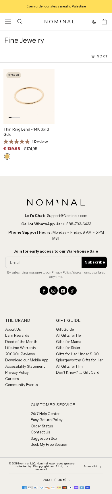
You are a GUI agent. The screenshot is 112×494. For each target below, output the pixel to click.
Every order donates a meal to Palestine (56, 6)
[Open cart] (104, 21)
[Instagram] (53, 290)
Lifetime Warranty (20, 347)
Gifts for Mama (68, 341)
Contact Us (40, 432)
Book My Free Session (49, 444)
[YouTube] (63, 290)
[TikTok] (72, 290)
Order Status (42, 426)
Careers (12, 378)
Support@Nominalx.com (67, 215)
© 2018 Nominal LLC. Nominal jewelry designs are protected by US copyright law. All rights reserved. (41, 466)
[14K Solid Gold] (7, 156)
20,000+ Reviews (20, 354)
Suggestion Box (44, 438)
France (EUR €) (53, 480)
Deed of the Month (21, 341)
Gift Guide (65, 329)
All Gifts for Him (69, 366)
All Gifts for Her (69, 335)
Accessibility (92, 466)
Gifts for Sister (68, 347)
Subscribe (95, 262)
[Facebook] (44, 290)
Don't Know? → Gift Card (77, 372)
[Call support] (94, 22)
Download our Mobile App (26, 360)
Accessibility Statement (25, 366)
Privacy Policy (61, 272)
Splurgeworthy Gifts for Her (79, 360)
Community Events (21, 384)
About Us (13, 329)
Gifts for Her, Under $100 (77, 354)
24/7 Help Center (45, 413)
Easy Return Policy (47, 419)
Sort (102, 56)
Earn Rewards (17, 335)
